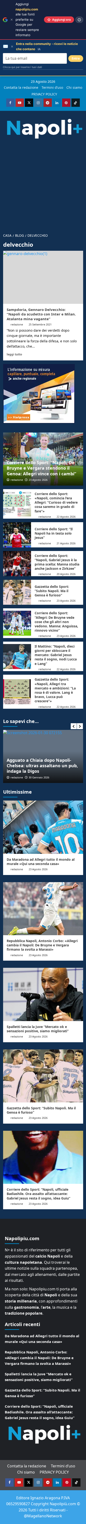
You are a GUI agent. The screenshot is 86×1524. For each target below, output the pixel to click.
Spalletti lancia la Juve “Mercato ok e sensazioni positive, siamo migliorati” (38, 1028)
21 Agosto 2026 (66, 543)
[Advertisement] (43, 183)
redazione (17, 324)
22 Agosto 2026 (66, 516)
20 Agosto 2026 (66, 574)
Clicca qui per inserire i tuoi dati (22, 67)
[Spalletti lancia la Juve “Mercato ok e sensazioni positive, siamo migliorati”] (43, 994)
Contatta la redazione (21, 87)
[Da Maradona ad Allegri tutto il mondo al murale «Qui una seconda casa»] (43, 827)
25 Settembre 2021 (40, 324)
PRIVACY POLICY (44, 94)
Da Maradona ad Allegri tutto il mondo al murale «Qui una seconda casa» (41, 861)
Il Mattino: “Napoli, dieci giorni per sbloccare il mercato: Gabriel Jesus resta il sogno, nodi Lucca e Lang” (56, 655)
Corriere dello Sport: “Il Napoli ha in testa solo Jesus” (54, 533)
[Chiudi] (11, 19)
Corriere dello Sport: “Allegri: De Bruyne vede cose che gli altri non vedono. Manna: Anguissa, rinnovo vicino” (56, 622)
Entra (76, 58)
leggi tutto (14, 354)
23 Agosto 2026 (38, 480)
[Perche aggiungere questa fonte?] (79, 20)
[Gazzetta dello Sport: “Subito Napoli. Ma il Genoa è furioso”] (17, 592)
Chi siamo (74, 87)
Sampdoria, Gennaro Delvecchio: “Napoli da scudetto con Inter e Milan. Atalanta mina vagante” (41, 314)
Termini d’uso (52, 87)
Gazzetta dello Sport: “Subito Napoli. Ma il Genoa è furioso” (52, 590)
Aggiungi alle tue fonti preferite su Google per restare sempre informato (27, 19)
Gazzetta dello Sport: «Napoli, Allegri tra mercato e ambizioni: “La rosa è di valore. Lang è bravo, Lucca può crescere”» (55, 690)
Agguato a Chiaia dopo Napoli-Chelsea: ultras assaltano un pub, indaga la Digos (42, 765)
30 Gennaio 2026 (39, 777)
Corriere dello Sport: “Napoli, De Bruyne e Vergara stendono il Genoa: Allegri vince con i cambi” (41, 468)
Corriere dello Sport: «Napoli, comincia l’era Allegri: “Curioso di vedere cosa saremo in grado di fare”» (56, 502)
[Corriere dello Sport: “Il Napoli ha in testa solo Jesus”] (17, 534)
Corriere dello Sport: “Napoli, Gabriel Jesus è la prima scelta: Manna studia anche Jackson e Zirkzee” (57, 562)
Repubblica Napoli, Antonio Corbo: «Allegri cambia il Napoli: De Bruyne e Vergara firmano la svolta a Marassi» (42, 945)
